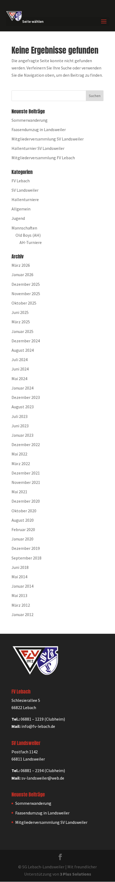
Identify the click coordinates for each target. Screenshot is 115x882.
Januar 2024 (22, 388)
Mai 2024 (19, 378)
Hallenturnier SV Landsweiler (37, 148)
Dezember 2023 (25, 397)
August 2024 (22, 350)
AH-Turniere (31, 242)
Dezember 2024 (25, 340)
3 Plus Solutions (75, 874)
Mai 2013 (19, 595)
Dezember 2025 (25, 284)
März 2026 (20, 265)
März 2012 (20, 605)
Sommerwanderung (29, 120)
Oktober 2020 (23, 510)
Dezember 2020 (25, 501)
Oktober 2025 (23, 303)
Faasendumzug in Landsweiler (38, 129)
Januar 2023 (22, 435)
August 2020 (22, 520)
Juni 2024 (20, 369)
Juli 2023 (19, 416)
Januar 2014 (22, 586)
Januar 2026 (22, 274)
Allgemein (20, 209)
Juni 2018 (20, 567)
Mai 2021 (19, 491)
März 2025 (20, 321)
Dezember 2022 (25, 444)
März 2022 (20, 463)
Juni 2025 (20, 312)
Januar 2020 (22, 539)
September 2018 (26, 558)
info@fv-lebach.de (38, 726)
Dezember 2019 (25, 548)
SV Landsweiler (25, 190)
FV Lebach (20, 180)
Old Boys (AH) (28, 235)
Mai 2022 (19, 454)
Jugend (18, 218)
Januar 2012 (22, 614)
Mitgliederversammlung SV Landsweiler (47, 139)
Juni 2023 (20, 425)
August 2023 (22, 406)
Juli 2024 (19, 359)
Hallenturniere (25, 199)
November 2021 (25, 482)
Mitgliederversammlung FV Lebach (43, 157)
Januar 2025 (22, 331)
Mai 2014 (19, 576)
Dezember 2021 (25, 473)
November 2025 (25, 293)
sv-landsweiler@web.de (42, 778)
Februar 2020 (23, 529)
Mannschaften (24, 228)
